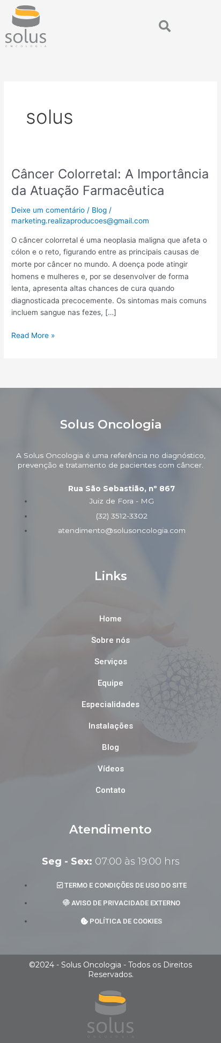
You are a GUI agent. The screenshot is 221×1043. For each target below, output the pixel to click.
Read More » (33, 334)
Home (110, 619)
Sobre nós (110, 640)
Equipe (110, 683)
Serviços (110, 661)
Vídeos (111, 769)
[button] (164, 26)
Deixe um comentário (48, 210)
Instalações (111, 726)
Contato (110, 790)
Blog (99, 210)
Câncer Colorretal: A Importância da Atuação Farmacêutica (110, 182)
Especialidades (110, 704)
